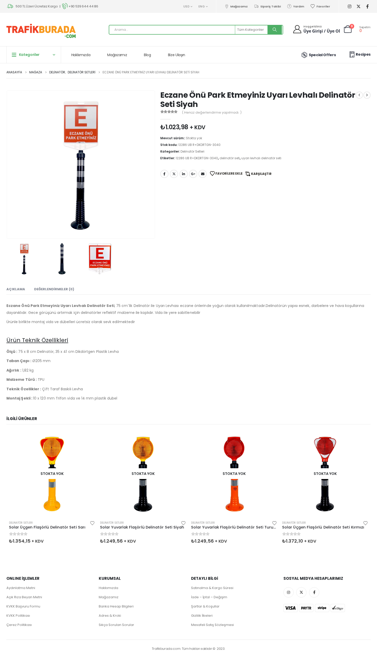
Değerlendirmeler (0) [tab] (54, 289)
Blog (147, 54)
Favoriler (323, 6)
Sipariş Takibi (270, 6)
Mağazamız (239, 6)
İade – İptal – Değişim (209, 597)
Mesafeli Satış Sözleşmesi (212, 624)
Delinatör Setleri (192, 151)
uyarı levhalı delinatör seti (261, 158)
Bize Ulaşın (176, 54)
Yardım (298, 6)
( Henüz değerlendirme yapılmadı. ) (212, 112)
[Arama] (274, 29)
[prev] (359, 95)
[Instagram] (349, 6)
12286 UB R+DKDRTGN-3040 (197, 158)
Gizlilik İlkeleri (202, 615)
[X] (358, 6)
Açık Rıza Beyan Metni (24, 597)
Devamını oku (86, 439)
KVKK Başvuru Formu (23, 606)
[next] (367, 95)
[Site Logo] (41, 31)
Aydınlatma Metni (20, 587)
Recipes (363, 54)
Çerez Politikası (19, 624)
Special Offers (322, 54)
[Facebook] (367, 6)
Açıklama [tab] (15, 289)
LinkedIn (184, 174)
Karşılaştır (261, 174)
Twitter (174, 174)
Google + (193, 174)
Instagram (288, 592)
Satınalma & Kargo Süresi (212, 587)
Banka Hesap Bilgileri (116, 606)
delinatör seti (230, 158)
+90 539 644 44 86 (83, 6)
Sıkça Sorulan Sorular (116, 624)
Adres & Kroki (110, 615)
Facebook (164, 174)
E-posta (203, 174)
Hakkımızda (81, 54)
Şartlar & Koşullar (205, 606)
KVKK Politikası (18, 615)
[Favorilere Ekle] (92, 523)
